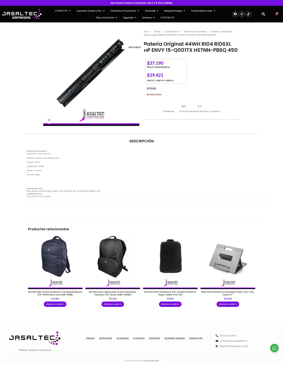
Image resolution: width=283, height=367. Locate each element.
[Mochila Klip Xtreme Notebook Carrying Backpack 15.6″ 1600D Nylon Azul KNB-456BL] (55, 262)
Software (147, 17)
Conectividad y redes (201, 10)
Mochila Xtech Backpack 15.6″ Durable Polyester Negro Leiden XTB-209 (170, 293)
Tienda (157, 31)
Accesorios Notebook (189, 111)
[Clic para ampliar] (49, 120)
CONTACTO (167, 17)
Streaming (150, 10)
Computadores (172, 31)
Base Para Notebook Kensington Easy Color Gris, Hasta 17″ (227, 293)
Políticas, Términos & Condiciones (35, 350)
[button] (263, 14)
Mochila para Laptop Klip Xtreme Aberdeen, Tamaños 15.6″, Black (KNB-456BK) (112, 293)
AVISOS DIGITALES (151, 360)
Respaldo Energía (173, 10)
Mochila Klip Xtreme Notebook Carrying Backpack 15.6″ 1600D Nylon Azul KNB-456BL (55, 293)
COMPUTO (61, 10)
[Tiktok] (249, 14)
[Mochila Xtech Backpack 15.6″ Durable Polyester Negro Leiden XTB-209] (170, 262)
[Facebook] (235, 14)
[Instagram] (242, 14)
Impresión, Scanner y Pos (89, 10)
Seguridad (128, 17)
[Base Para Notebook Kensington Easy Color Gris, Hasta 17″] (228, 262)
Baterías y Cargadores (222, 31)
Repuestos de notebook (195, 31)
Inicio (146, 31)
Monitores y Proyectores (123, 10)
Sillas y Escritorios (105, 17)
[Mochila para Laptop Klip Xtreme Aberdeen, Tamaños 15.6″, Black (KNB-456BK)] (112, 262)
